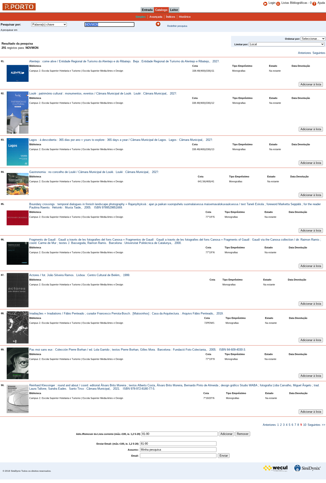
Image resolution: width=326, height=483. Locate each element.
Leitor (174, 10)
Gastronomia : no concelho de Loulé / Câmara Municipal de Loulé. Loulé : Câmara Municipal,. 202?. (94, 172)
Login (272, 2)
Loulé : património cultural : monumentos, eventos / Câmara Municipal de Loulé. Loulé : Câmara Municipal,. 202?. (103, 93)
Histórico (184, 16)
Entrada (147, 10)
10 (304, 424)
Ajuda (321, 2)
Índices (170, 16)
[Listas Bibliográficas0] (278, 2)
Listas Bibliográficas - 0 (296, 2)
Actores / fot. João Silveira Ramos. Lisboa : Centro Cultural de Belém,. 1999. (79, 275)
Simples (141, 16)
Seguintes (318, 53)
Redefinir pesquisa (177, 26)
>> (323, 424)
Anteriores (304, 53)
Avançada (155, 16)
